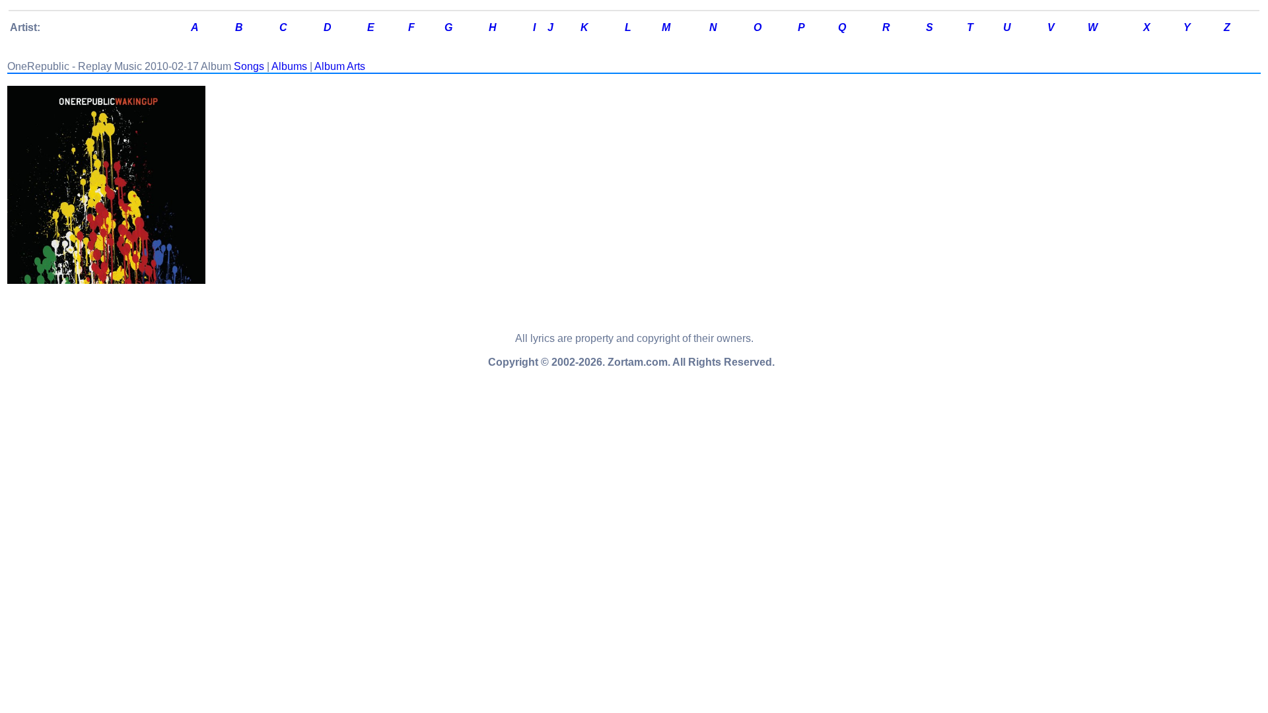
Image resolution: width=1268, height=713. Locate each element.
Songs (249, 66)
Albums (289, 66)
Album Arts (339, 66)
